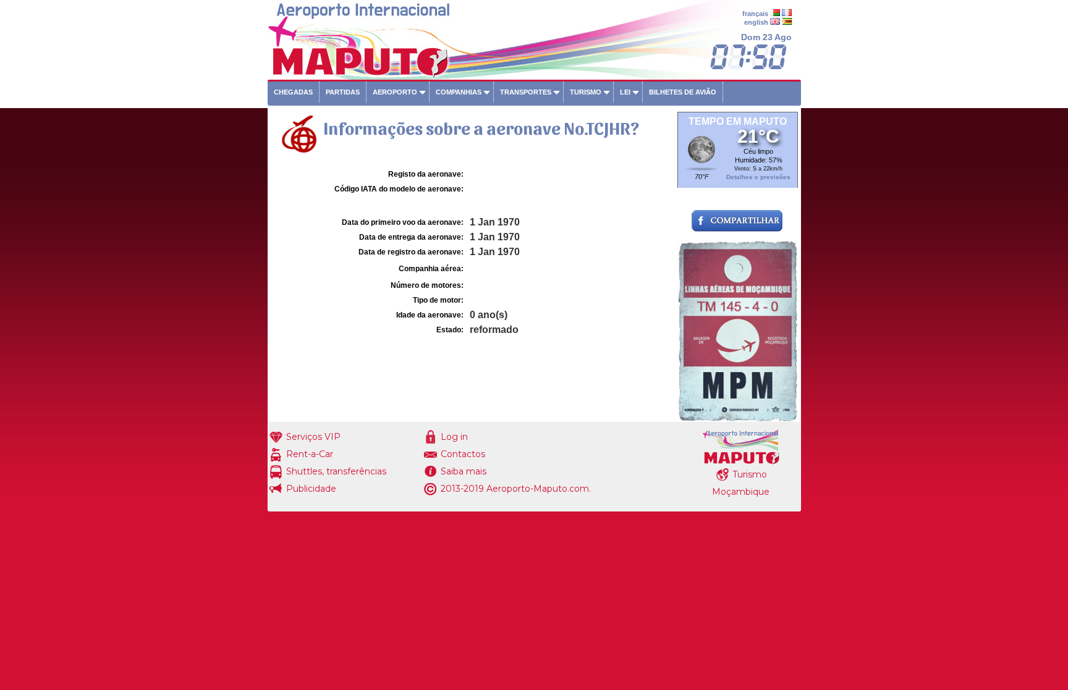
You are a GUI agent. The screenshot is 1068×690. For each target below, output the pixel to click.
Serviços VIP (313, 436)
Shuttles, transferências (336, 471)
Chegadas (293, 92)
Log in (454, 436)
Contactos (463, 454)
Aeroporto (395, 92)
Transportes (525, 92)
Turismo (585, 92)
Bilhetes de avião (682, 92)
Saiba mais (463, 471)
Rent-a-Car (309, 454)
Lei (625, 92)
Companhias (458, 92)
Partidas (343, 92)
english (756, 22)
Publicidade (311, 488)
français (755, 13)
